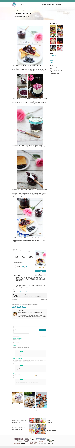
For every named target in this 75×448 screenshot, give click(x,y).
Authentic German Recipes (51, 430)
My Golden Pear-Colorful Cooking (53, 428)
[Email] (18, 307)
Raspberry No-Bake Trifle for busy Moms (19, 420)
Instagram (39, 296)
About (48, 418)
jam (46, 99)
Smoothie (51, 58)
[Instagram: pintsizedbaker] (15, 295)
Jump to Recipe (15, 23)
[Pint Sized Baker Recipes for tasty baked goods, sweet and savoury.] (14, 4)
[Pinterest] (25, 4)
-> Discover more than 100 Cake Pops (37, 0)
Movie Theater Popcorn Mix (17, 429)
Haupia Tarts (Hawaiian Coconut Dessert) (19, 427)
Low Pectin (43, 238)
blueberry (15, 10)
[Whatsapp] (13, 307)
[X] (23, 307)
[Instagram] (23, 4)
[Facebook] (18, 4)
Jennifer (19, 352)
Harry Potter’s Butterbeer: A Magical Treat (19, 425)
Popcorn (51, 60)
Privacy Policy (49, 424)
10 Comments (27, 16)
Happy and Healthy (53, 57)
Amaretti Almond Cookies (29, 409)
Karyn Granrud (17, 16)
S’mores (51, 62)
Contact (48, 420)
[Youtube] (21, 4)
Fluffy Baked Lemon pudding (55, 75)
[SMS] (15, 307)
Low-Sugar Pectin (24, 266)
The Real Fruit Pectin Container (23, 291)
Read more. (27, 317)
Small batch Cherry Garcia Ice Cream (18, 418)
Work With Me (49, 422)
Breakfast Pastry (53, 55)
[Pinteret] (20, 307)
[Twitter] (20, 4)
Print (41, 271)
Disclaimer (48, 425)
